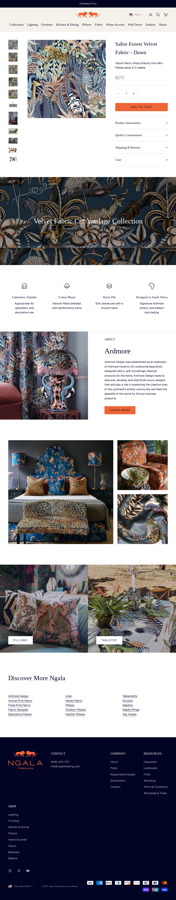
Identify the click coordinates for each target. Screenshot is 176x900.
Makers (12, 858)
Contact (115, 787)
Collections (17, 24)
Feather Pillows (75, 714)
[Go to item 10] (13, 150)
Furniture (47, 24)
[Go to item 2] (13, 57)
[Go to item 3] (13, 69)
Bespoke (13, 852)
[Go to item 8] (13, 131)
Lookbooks (150, 768)
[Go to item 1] (13, 45)
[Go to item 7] (13, 118)
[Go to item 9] (13, 140)
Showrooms (117, 780)
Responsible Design (122, 774)
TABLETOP (109, 640)
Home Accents (115, 24)
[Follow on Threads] (19, 870)
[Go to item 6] (13, 105)
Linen (68, 696)
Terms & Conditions (156, 787)
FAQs (147, 774)
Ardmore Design (18, 696)
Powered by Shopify (70, 886)
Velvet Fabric (73, 701)
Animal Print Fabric (20, 701)
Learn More (119, 410)
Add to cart (141, 107)
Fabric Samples (18, 709)
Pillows (86, 24)
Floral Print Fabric (19, 705)
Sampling (150, 780)
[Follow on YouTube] (28, 870)
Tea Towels (129, 714)
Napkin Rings (131, 709)
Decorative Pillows (20, 714)
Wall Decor (135, 24)
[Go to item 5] (13, 94)
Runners (128, 701)
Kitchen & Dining (67, 24)
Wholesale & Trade (155, 793)
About (163, 24)
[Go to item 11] (13, 159)
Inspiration (150, 762)
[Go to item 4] (13, 82)
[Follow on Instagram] (10, 870)
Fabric (99, 24)
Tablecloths (130, 696)
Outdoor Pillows (75, 709)
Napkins (128, 705)
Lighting (32, 24)
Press (113, 768)
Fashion (150, 24)
